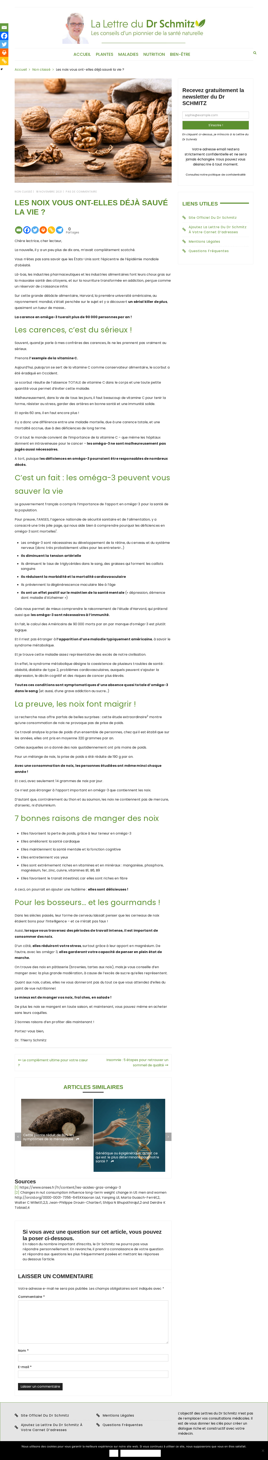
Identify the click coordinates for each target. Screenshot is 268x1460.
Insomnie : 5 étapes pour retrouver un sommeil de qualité (137, 1063)
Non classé (23, 192)
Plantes (104, 54)
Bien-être (180, 54)
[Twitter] (35, 227)
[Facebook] (27, 227)
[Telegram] (59, 227)
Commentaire (31, 1296)
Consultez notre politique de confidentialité (216, 175)
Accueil (82, 54)
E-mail (25, 1367)
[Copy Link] (51, 227)
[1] (16, 1187)
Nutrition (154, 54)
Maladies (128, 54)
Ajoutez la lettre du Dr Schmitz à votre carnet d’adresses (218, 229)
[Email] (18, 227)
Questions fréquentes (209, 251)
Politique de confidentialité (140, 1453)
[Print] (43, 227)
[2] (17, 1192)
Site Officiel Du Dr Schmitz (45, 1415)
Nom (23, 1350)
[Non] (263, 1450)
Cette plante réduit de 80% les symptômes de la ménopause (48, 1137)
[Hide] (1, 69)
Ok (114, 1453)
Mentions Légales (204, 241)
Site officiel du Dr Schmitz (213, 217)
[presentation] (18, 1137)
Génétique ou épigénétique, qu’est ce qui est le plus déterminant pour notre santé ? (127, 1157)
